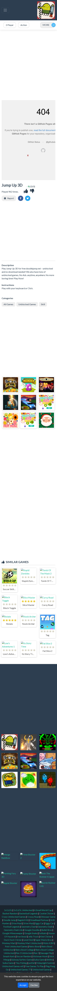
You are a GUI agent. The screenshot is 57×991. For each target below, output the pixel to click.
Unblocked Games (27, 304)
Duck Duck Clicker (13, 939)
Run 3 (36, 953)
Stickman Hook (40, 956)
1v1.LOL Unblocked (23, 910)
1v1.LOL (8, 910)
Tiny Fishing (21, 963)
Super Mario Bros (43, 939)
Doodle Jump (9, 920)
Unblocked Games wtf (13, 966)
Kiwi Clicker (46, 936)
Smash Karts (9, 956)
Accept (23, 985)
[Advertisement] (28, 65)
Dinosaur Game (48, 916)
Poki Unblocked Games (16, 946)
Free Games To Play (34, 966)
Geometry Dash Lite (13, 930)
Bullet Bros (46, 930)
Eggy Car (39, 923)
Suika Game (39, 959)
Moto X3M (48, 943)
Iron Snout (22, 936)
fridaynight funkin (45, 963)
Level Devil (28, 939)
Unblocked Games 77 (20, 969)
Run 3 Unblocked (24, 953)
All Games (8, 304)
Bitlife (49, 959)
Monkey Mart (9, 943)
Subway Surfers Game (22, 959)
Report (10, 198)
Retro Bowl (34, 946)
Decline (34, 985)
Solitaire (43, 933)
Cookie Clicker (46, 913)
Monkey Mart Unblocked (29, 943)
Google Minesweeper (12, 933)
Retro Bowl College (24, 949)
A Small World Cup (43, 910)
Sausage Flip (47, 953)
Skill (43, 304)
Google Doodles (32, 930)
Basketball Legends (28, 913)
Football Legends (11, 926)
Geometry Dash (29, 926)
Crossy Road (33, 916)
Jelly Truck (33, 936)
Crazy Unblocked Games (14, 916)
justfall (31, 963)
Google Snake (31, 933)
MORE (46, 25)
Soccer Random (24, 956)
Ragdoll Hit (23, 920)
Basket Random (10, 913)
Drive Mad (16, 923)
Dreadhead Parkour (39, 920)
